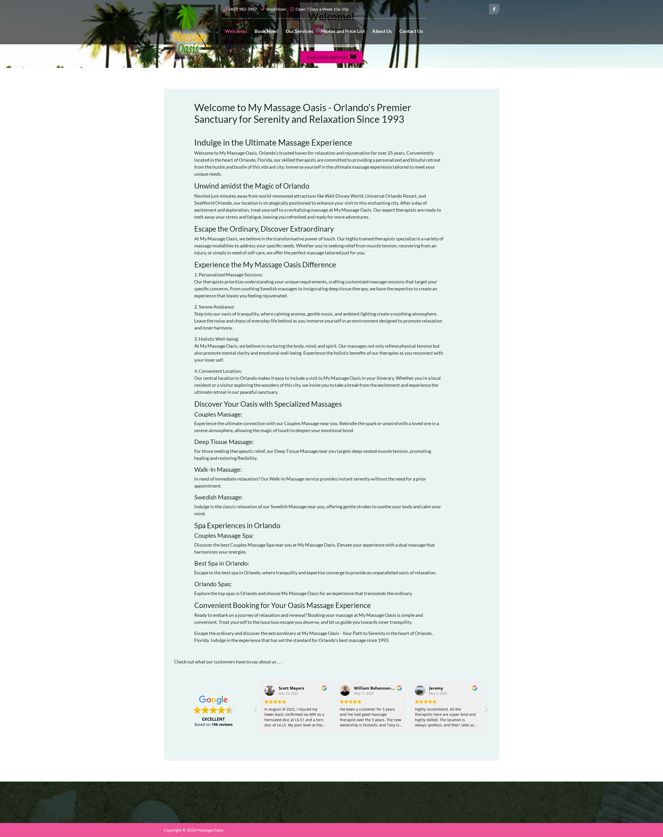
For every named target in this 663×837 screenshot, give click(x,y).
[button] (331, 57)
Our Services (299, 31)
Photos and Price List (343, 31)
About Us (382, 31)
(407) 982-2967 (243, 8)
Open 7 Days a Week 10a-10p (322, 8)
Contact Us (411, 31)
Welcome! (236, 31)
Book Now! (276, 8)
